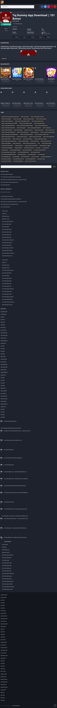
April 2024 (3, 353)
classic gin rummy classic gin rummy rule (10, 116)
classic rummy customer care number (9, 123)
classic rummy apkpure (6, 118)
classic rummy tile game (23, 141)
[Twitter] (45, 6)
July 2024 (2, 346)
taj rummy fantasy (22, 154)
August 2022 (3, 406)
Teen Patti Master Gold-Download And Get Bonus (11, 177)
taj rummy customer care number (8, 152)
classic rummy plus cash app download (9, 134)
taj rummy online (35, 156)
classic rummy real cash (22, 136)
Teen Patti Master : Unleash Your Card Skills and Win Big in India (15, 516)
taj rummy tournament (6, 161)
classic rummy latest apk (6, 130)
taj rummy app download (15, 150)
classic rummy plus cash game (26, 134)
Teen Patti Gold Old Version (7, 221)
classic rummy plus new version (8, 136)
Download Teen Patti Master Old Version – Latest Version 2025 (13, 179)
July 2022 (2, 409)
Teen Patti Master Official (7, 250)
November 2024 (4, 335)
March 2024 (3, 356)
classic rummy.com (17, 143)
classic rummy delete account (25, 123)
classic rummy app (17, 118)
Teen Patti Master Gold (6, 245)
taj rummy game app (5, 156)
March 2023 (3, 388)
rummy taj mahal (18, 147)
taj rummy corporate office (39, 150)
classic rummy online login (22, 132)
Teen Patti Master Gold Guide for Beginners (13, 457)
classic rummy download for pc (8, 125)
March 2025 (3, 327)
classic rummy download (39, 123)
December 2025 (4, 311)
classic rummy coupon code (37, 121)
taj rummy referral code (18, 158)
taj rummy (38, 147)
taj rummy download (35, 152)
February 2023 (4, 390)
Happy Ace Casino (5, 218)
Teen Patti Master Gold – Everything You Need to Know (15, 509)
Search (54, 166)
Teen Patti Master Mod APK (7, 247)
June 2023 (3, 380)
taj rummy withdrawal (18, 161)
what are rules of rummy (30, 161)
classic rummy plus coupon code (42, 134)
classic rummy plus (34, 132)
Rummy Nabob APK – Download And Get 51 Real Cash (15, 537)
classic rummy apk (25, 116)
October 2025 (3, 314)
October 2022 (3, 401)
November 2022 (4, 398)
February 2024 (4, 359)
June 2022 (3, 412)
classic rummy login (18, 130)
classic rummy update (6, 143)
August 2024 (3, 343)
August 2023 (3, 375)
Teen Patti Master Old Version (7, 174)
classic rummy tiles (35, 141)
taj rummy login (15, 156)
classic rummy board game (7, 121)
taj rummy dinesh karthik (23, 152)
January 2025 (3, 330)
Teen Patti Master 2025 (6, 232)
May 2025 (3, 322)
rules (39, 143)
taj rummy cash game (27, 150)
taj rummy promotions (6, 158)
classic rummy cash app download (22, 121)
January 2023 (3, 393)
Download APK (7, 24)
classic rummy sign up (27, 138)
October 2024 (3, 338)
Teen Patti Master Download (8, 240)
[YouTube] (51, 6)
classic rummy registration (48, 136)
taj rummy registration (30, 158)
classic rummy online (49, 130)
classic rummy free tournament (8, 127)
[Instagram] (48, 6)
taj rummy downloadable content (8, 154)
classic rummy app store (41, 118)
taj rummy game (41, 154)
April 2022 (3, 417)
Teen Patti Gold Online (5, 185)
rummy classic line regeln (44, 145)
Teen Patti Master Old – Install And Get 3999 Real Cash (15, 471)
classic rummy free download (41, 125)
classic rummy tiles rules (46, 141)
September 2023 (4, 372)
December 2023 (4, 364)
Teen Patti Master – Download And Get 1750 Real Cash (15, 528)
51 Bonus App (5, 211)
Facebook (17, 37)
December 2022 (4, 396)
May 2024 (3, 351)
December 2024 (4, 332)
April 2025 (3, 324)
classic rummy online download (8, 132)
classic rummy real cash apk (35, 136)
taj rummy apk (45, 147)
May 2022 (3, 414)
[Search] (36, 6)
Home (14, 12)
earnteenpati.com (5, 216)
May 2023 (3, 383)
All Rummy (4, 213)
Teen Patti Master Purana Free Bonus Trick (9, 182)
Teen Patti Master (5, 226)
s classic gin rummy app (29, 147)
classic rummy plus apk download (47, 132)
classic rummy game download (34, 127)
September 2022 (4, 404)
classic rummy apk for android (37, 116)
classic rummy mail (28, 130)
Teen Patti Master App (20, 12)
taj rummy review (41, 158)
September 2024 (4, 340)
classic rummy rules (17, 138)
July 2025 (2, 317)
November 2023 (4, 367)
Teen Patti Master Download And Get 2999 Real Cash (15, 485)
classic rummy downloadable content (25, 125)
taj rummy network (25, 156)
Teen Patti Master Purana (7, 255)
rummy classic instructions (7, 145)
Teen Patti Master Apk (6, 234)
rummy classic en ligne (46, 143)
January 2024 (3, 361)
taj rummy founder (32, 154)
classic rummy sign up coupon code (8, 141)
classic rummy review (6, 138)
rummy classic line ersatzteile (31, 145)
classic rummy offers (39, 130)
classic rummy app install (28, 118)
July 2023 (2, 377)
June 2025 (3, 319)
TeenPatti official (16, 30)
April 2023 (3, 385)
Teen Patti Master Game (7, 242)
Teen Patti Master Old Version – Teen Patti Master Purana (16, 518)
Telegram (40, 37)
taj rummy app (4, 150)
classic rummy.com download (29, 143)
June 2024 (3, 348)
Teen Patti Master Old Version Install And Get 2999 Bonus (16, 492)
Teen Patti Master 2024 (6, 229)
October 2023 (3, 369)
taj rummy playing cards (46, 156)
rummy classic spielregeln (6, 147)
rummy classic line (19, 145)
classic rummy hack (47, 127)
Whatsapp (48, 37)
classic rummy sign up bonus (40, 138)
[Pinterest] (55, 6)
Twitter (24, 37)
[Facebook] (42, 6)
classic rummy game (21, 127)
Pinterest (32, 37)
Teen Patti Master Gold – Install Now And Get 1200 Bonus (16, 478)
